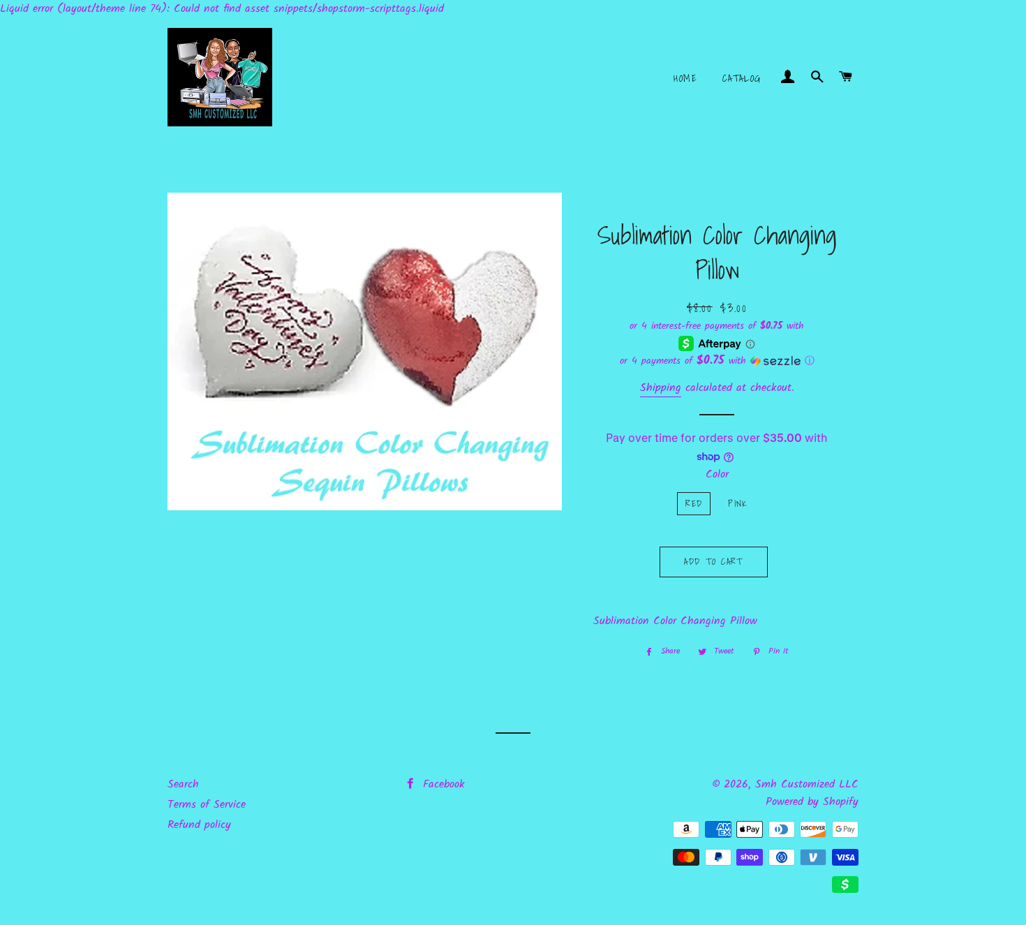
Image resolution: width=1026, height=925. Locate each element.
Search (183, 784)
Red (693, 503)
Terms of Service (207, 804)
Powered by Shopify (812, 802)
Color (717, 474)
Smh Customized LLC (806, 784)
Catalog (741, 78)
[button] (717, 361)
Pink (738, 503)
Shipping (660, 388)
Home (685, 78)
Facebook (442, 784)
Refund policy (199, 825)
